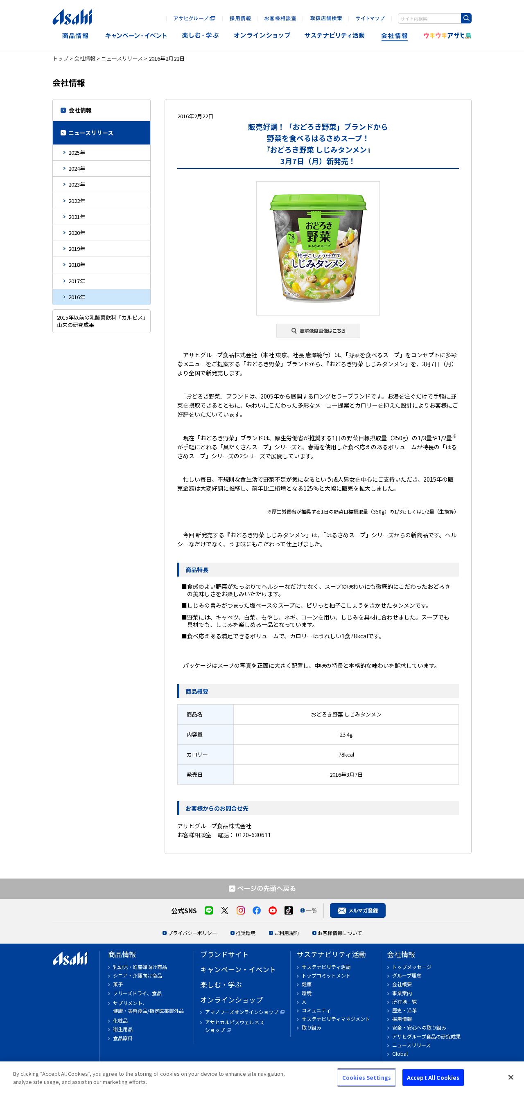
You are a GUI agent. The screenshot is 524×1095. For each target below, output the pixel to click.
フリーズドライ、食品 (137, 992)
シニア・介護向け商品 (137, 975)
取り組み (311, 1027)
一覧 (311, 910)
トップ (60, 58)
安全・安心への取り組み (419, 1027)
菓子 (118, 983)
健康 (307, 983)
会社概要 (402, 983)
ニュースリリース (122, 58)
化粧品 (120, 1020)
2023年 (76, 184)
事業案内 (402, 992)
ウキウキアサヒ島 (445, 36)
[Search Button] (466, 18)
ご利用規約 (286, 932)
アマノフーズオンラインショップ (241, 1011)
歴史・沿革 (404, 1010)
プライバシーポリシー (192, 932)
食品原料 (123, 1037)
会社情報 (395, 36)
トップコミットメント (326, 975)
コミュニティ (316, 1010)
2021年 (76, 217)
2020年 (76, 233)
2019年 (76, 248)
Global (400, 1053)
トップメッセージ (411, 966)
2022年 (76, 201)
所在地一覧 (404, 1001)
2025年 (76, 152)
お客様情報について (340, 932)
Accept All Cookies (433, 1077)
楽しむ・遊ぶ (200, 36)
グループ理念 (406, 975)
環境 (307, 992)
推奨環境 (245, 932)
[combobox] (435, 18)
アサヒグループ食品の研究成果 (426, 1036)
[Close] (511, 1077)
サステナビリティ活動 (331, 954)
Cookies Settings (366, 1077)
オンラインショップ (262, 36)
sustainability (335, 36)
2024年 (76, 168)
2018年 (76, 264)
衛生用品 (123, 1028)
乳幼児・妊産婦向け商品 (140, 966)
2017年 (76, 281)
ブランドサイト (224, 954)
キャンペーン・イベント (135, 36)
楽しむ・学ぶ (221, 984)
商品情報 (75, 36)
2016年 (76, 297)
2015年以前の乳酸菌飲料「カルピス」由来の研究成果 (101, 321)
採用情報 (402, 1018)
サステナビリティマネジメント (336, 1018)
